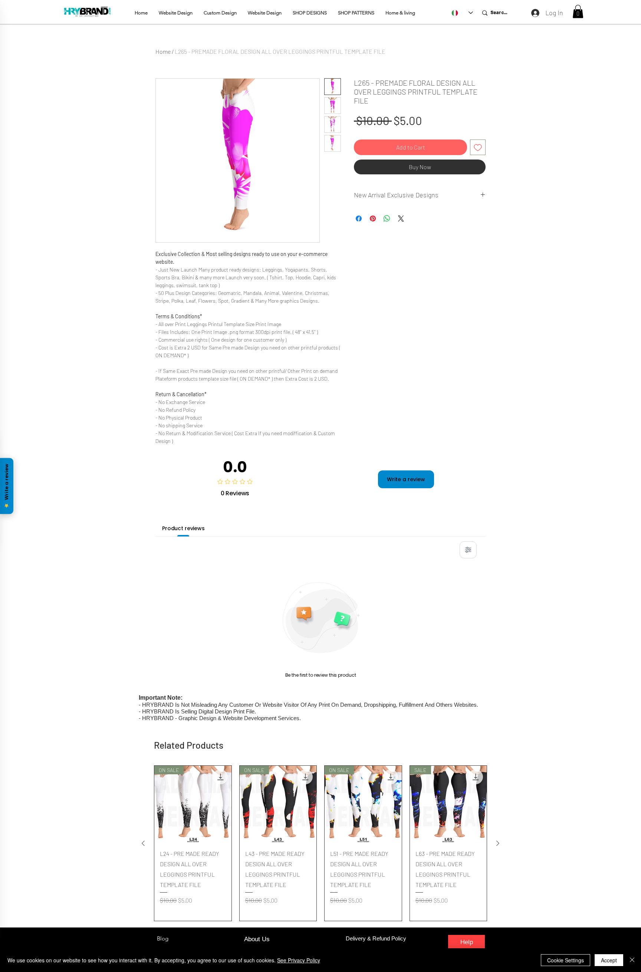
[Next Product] (497, 843)
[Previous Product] (143, 843)
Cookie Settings (565, 960)
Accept (609, 960)
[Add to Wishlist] (478, 147)
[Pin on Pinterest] (372, 218)
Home (163, 51)
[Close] (632, 960)
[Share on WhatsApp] (386, 218)
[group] (320, 843)
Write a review (406, 479)
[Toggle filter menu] (468, 549)
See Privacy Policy (298, 960)
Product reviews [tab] (183, 528)
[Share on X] (401, 218)
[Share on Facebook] (358, 218)
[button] (578, 11)
